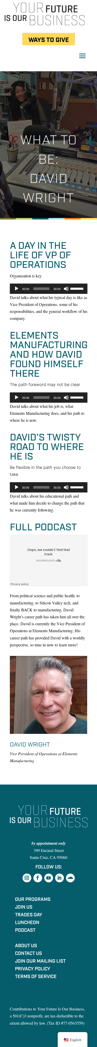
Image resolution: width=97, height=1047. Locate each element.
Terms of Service (36, 977)
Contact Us (28, 954)
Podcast (25, 931)
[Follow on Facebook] (37, 878)
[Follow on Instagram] (27, 878)
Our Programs (32, 900)
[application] (48, 289)
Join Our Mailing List (40, 962)
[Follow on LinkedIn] (59, 878)
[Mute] (66, 288)
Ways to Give (48, 40)
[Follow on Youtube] (48, 878)
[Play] (16, 288)
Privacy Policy (32, 969)
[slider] (77, 288)
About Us (26, 946)
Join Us (23, 907)
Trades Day (28, 915)
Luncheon (27, 923)
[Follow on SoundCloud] (70, 878)
